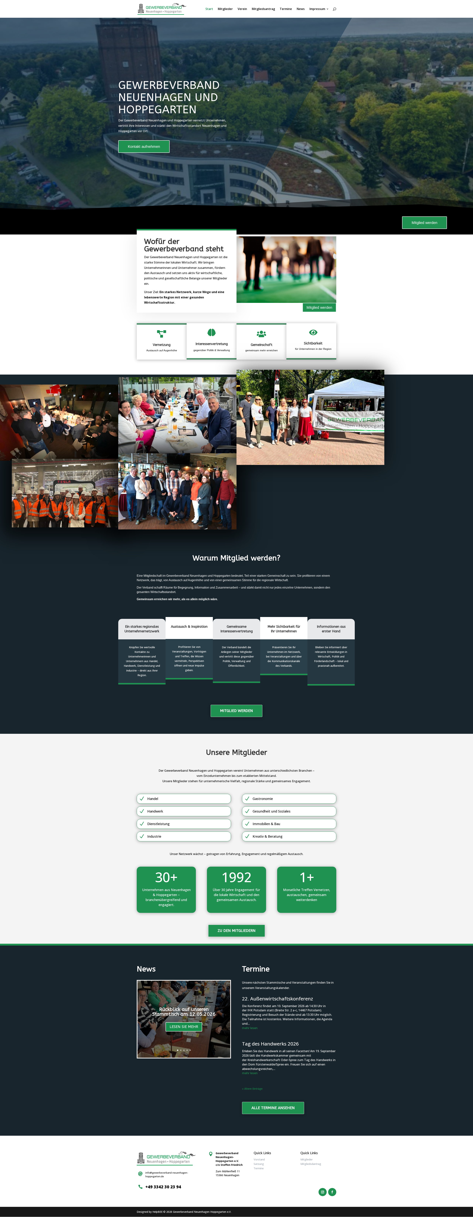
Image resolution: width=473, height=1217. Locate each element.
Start (209, 9)
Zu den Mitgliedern (237, 931)
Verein (242, 9)
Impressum (317, 9)
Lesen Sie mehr (184, 1027)
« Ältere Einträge (252, 1088)
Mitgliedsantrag (263, 9)
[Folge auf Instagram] (323, 1192)
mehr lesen (250, 1028)
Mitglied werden (424, 223)
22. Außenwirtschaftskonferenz (277, 998)
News (301, 9)
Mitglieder (225, 9)
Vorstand (259, 1159)
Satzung (259, 1164)
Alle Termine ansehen (273, 1108)
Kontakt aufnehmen (144, 147)
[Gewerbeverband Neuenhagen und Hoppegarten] (177, 491)
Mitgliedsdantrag (310, 1164)
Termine (286, 9)
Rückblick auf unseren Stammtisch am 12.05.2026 (184, 1012)
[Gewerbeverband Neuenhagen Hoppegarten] (65, 493)
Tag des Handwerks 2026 (270, 1043)
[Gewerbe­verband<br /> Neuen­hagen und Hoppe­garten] (59, 423)
